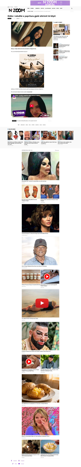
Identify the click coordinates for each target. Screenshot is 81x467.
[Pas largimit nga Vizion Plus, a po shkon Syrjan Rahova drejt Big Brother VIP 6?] (55, 45)
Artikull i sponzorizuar (57, 34)
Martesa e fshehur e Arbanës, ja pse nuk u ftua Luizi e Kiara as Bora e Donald (31, 143)
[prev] (71, 11)
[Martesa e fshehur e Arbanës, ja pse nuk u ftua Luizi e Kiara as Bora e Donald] (32, 135)
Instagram (22, 460)
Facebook (15, 460)
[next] (72, 11)
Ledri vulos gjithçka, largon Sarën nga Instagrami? (49, 143)
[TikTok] (13, 464)
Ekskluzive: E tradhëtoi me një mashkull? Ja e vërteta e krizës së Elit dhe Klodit (64, 51)
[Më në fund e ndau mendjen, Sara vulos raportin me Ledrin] (65, 135)
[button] (71, 8)
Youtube (22, 463)
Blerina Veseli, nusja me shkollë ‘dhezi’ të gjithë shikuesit (63, 57)
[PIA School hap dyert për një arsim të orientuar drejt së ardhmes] (61, 29)
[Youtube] (19, 464)
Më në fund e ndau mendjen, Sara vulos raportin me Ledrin (64, 143)
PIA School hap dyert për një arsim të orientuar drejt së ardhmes (60, 38)
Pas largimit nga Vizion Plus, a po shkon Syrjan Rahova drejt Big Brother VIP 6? (46, 11)
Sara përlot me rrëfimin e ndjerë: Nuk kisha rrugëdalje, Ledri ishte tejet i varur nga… (15, 143)
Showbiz (9, 18)
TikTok (16, 463)
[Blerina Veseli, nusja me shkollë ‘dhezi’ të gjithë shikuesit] (55, 57)
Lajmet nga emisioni (62, 55)
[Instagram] (19, 461)
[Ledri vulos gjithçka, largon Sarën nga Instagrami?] (49, 135)
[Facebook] (11, 461)
